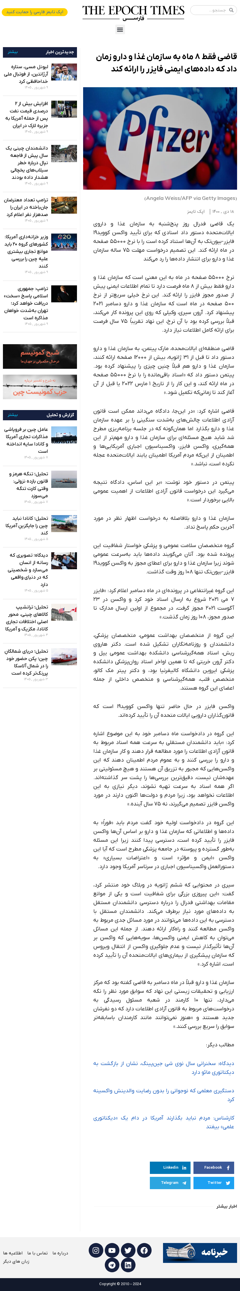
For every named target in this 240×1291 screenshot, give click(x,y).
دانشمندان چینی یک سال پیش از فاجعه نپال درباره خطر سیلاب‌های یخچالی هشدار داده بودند (27, 163)
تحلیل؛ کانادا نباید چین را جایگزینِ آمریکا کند (27, 525)
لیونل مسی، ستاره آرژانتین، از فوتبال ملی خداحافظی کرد (26, 74)
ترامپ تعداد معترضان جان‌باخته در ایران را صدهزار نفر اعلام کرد (26, 207)
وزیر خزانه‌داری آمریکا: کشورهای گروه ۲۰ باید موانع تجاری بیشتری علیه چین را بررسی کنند (26, 252)
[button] (120, 29)
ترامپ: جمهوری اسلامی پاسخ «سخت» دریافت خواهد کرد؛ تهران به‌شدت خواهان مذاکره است (26, 303)
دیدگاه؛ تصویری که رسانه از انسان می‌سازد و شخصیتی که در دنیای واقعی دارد (28, 570)
